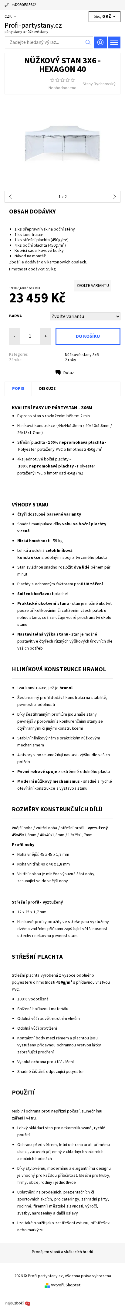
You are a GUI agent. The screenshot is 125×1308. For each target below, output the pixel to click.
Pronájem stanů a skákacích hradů (62, 1252)
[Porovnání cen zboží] (18, 1302)
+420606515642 (24, 5)
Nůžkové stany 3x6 (82, 355)
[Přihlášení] (100, 42)
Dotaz (68, 373)
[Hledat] (88, 42)
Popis (18, 389)
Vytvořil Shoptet (65, 1285)
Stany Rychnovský (99, 84)
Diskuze (47, 389)
